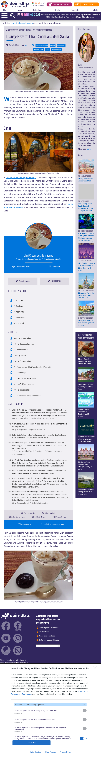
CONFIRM (31, 743)
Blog (5, 10)
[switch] (83, 710)
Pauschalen (75, 10)
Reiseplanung (38, 10)
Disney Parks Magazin (26, 23)
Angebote (94, 10)
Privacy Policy (65, 752)
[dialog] (50, 710)
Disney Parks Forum (7, 660)
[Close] (95, 668)
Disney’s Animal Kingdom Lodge (21, 177)
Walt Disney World (56, 49)
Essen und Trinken (38, 49)
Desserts (52, 45)
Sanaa (47, 49)
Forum (19, 10)
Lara (26, 45)
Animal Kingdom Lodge (42, 45)
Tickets (57, 10)
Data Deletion (35, 752)
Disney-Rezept (61, 45)
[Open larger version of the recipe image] (38, 236)
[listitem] (50, 704)
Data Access (50, 752)
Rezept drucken (24, 281)
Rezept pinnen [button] (55, 280)
